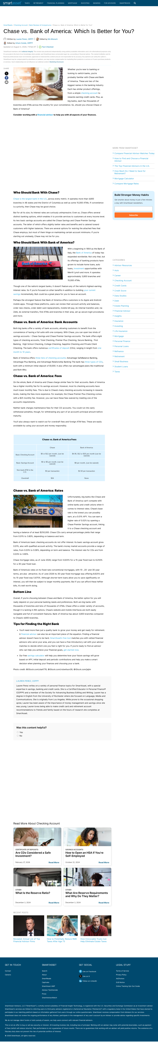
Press (44, 994)
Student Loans (121, 366)
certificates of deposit (58, 348)
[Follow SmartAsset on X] (80, 976)
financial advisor (45, 114)
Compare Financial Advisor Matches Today (134, 153)
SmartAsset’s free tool (60, 638)
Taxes (27, 3)
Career (117, 275)
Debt (116, 301)
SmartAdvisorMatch (49, 998)
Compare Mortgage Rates (126, 183)
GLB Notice (120, 982)
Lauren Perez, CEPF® (27, 681)
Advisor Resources (123, 265)
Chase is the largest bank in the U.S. (30, 199)
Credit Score (120, 290)
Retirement (38, 3)
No (20, 735)
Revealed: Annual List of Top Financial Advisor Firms (26, 940)
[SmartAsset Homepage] (12, 3)
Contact (8, 971)
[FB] (6, 78)
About (44, 975)
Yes (21, 732)
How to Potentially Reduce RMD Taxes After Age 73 (62, 940)
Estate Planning (121, 306)
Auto (116, 270)
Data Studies (120, 295)
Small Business (121, 361)
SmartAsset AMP (48, 986)
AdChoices (120, 978)
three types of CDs (94, 362)
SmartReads (124, 3)
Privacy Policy (121, 975)
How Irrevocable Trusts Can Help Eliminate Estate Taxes (93, 940)
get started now (71, 650)
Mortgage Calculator (124, 178)
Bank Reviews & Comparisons (40, 25)
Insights (118, 316)
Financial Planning (55, 3)
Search (44, 971)
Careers (8, 975)
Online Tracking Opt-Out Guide (128, 986)
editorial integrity (27, 51)
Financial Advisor (122, 311)
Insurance (118, 321)
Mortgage (72, 3)
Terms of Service (122, 971)
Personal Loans (121, 346)
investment (79, 268)
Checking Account (21, 25)
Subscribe (133, 215)
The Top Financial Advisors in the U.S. (132, 166)
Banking (96, 3)
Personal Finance (122, 341)
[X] (6, 73)
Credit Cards (120, 285)
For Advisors (110, 3)
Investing (85, 3)
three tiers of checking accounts (51, 358)
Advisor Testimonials (50, 990)
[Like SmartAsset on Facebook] (80, 971)
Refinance (119, 351)
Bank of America (84, 252)
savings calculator (36, 655)
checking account (89, 93)
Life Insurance (120, 331)
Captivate (45, 982)
